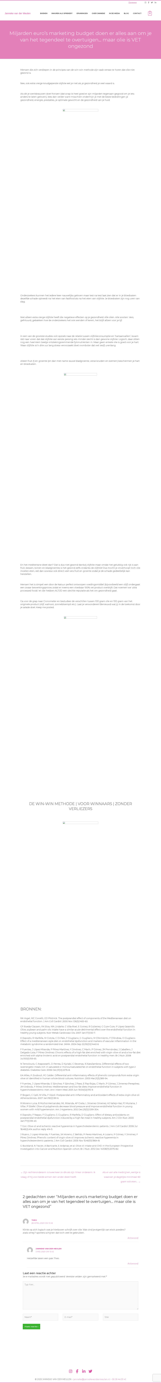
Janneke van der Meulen (49, 1248)
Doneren (133, 2)
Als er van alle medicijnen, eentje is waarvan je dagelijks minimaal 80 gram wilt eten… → (121, 1173)
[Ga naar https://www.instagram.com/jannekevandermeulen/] (70, 1371)
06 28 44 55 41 (119, 1379)
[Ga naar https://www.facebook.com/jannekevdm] (77, 1371)
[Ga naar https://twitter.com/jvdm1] (90, 1371)
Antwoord (133, 1238)
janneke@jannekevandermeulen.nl (91, 1379)
